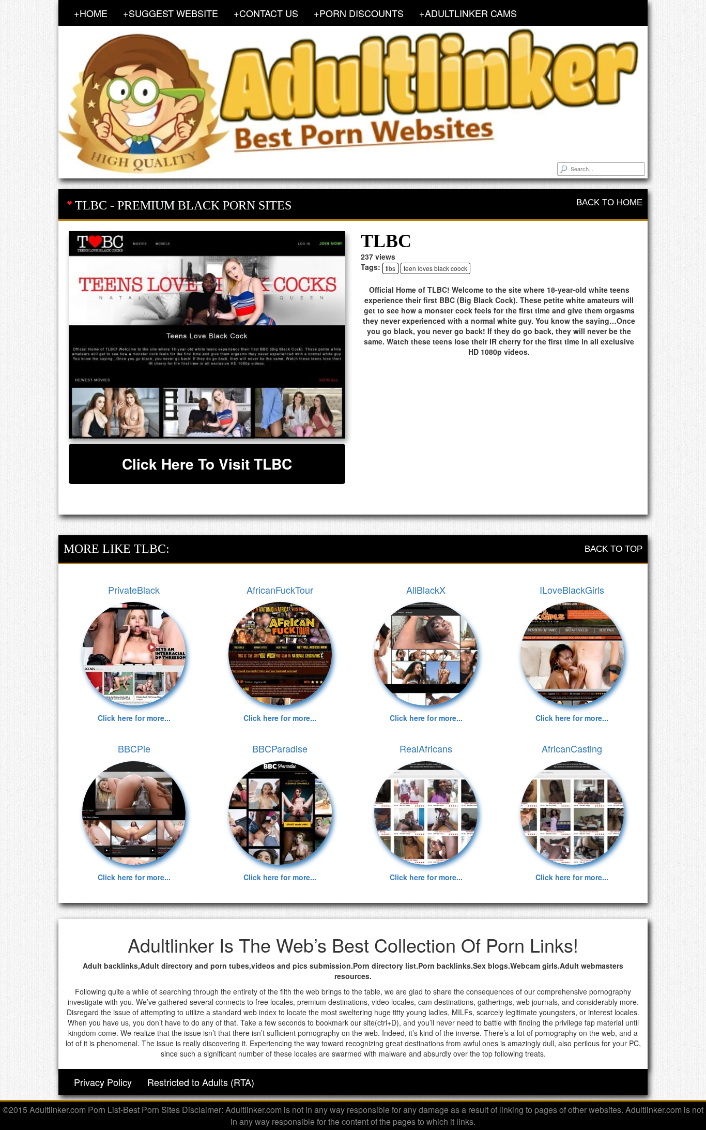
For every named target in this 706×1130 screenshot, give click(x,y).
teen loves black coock (435, 268)
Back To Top (613, 549)
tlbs (390, 268)
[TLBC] (207, 335)
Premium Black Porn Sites (204, 205)
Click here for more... (134, 718)
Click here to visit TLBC (207, 463)
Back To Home (609, 202)
